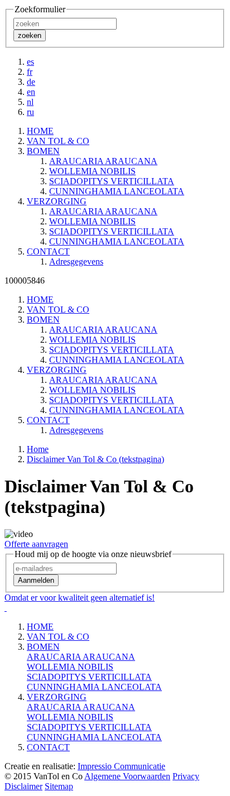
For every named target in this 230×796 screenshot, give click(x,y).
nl (30, 102)
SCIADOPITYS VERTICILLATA (111, 181)
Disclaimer (23, 786)
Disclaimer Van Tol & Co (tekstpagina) (95, 459)
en (31, 92)
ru (30, 112)
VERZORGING (57, 697)
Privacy (185, 776)
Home (38, 449)
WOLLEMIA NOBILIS (92, 171)
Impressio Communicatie (121, 766)
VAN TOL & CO (58, 636)
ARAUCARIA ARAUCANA (103, 161)
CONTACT (48, 747)
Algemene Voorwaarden (127, 776)
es (30, 61)
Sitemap (59, 786)
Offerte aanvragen (36, 544)
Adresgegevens (76, 261)
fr (29, 71)
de (31, 82)
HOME (40, 626)
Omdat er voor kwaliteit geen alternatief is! (79, 597)
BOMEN (43, 646)
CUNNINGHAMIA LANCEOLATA (116, 191)
